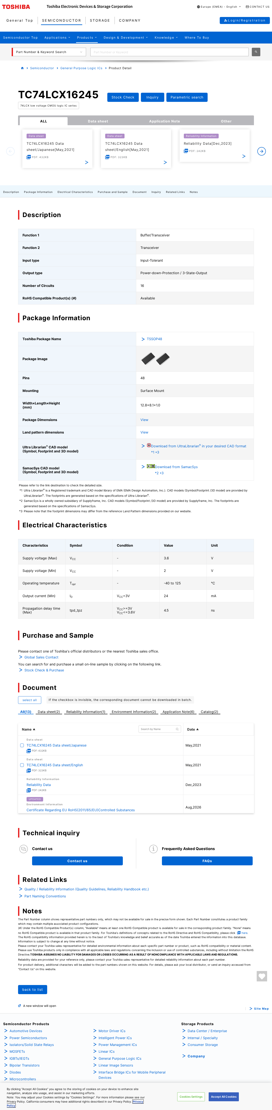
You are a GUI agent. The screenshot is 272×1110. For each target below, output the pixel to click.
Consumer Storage (203, 1045)
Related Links (175, 192)
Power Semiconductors (28, 1038)
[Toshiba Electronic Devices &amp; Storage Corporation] (89, 7)
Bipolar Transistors (25, 1065)
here (244, 933)
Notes (194, 192)
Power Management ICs (118, 1045)
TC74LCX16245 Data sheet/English (55, 765)
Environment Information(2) (134, 712)
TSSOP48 (154, 339)
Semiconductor (42, 68)
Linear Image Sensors (116, 1065)
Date (191, 729)
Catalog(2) (209, 712)
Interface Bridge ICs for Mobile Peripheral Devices (132, 1075)
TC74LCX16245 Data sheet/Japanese (56, 745)
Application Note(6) (178, 712)
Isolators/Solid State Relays (32, 1045)
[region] (136, 1096)
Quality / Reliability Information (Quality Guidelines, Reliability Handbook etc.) (86, 889)
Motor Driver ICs (112, 1031)
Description (11, 192)
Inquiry (156, 192)
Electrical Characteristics (75, 192)
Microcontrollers (23, 1079)
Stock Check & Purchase (44, 670)
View (144, 420)
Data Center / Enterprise (207, 1031)
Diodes (15, 1072)
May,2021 (193, 745)
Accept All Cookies (224, 1096)
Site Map (261, 1008)
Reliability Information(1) (85, 712)
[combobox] (169, 52)
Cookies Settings (191, 1096)
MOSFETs (17, 1051)
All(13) (25, 712)
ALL (43, 121)
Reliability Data (39, 785)
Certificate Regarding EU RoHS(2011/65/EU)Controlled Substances (81, 810)
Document (140, 192)
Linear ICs (107, 1051)
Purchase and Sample (113, 192)
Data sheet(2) (49, 712)
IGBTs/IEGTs (19, 1058)
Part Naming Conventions (45, 896)
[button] (219, 7)
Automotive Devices (26, 1031)
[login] (262, 976)
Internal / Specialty (203, 1038)
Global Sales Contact (41, 657)
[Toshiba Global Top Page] (24, 7)
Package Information (38, 192)
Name (27, 729)
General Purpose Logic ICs (81, 68)
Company (196, 1056)
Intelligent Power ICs (115, 1038)
